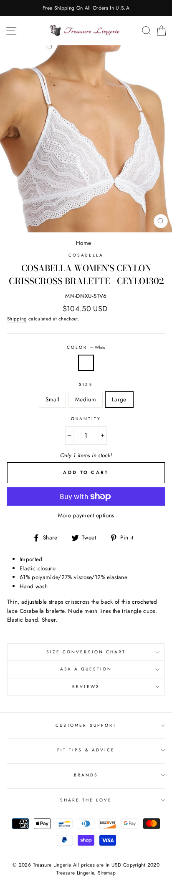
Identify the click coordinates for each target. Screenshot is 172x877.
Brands (86, 775)
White (86, 362)
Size (86, 384)
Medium (85, 399)
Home (83, 243)
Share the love (86, 800)
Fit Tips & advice (86, 750)
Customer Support (86, 725)
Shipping (17, 318)
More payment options (86, 515)
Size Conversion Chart (86, 652)
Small (52, 399)
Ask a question (86, 669)
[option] (86, 8)
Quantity (86, 419)
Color (86, 347)
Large (119, 399)
